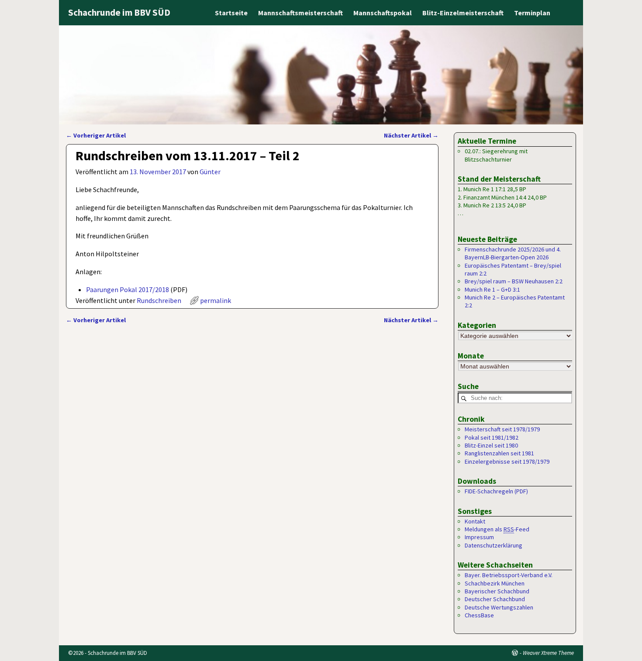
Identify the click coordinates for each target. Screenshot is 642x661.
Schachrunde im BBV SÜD (119, 12)
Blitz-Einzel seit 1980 (491, 445)
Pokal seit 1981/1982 (491, 437)
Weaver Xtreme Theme (548, 653)
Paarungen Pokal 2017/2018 (127, 289)
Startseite (231, 12)
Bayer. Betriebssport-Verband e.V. (508, 575)
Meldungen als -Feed (497, 529)
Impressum (479, 537)
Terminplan (532, 12)
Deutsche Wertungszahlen (499, 607)
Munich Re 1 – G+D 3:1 (492, 289)
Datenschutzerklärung (493, 545)
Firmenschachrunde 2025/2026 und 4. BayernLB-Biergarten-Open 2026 (513, 253)
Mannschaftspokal (382, 12)
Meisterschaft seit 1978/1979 (502, 429)
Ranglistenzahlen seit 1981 (499, 453)
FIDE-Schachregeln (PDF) (496, 491)
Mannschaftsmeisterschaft (300, 12)
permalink (215, 300)
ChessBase (479, 615)
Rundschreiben (159, 300)
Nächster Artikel (411, 135)
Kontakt (475, 521)
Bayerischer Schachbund (497, 591)
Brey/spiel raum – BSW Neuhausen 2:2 (514, 281)
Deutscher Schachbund (495, 599)
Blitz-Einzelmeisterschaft (463, 12)
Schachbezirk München (495, 583)
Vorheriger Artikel (96, 135)
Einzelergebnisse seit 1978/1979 (507, 461)
